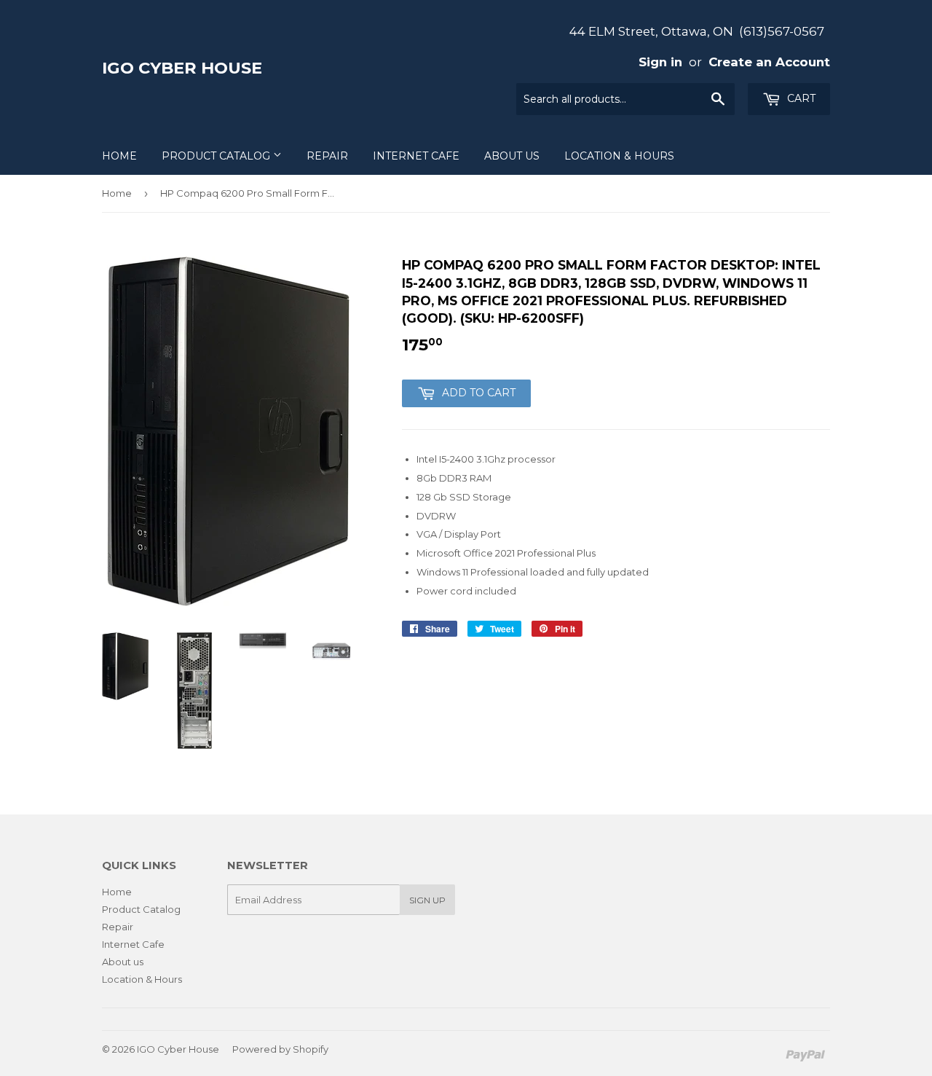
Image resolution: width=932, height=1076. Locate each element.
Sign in (660, 62)
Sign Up (427, 900)
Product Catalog (217, 155)
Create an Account (769, 62)
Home (119, 155)
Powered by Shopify (280, 1049)
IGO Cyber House (182, 68)
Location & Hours (619, 155)
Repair (327, 155)
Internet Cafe (416, 155)
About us (512, 155)
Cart (800, 98)
